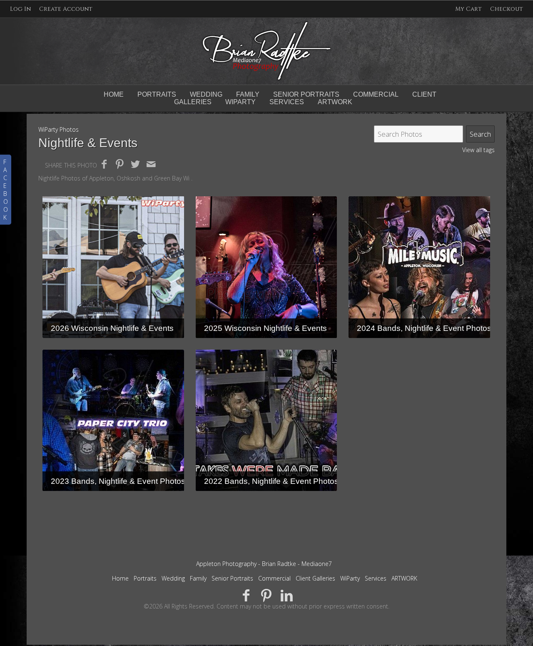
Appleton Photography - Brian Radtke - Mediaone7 (264, 564)
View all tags (478, 150)
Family (247, 94)
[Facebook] (246, 595)
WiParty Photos (58, 129)
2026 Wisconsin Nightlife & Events (112, 328)
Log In (20, 9)
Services (375, 578)
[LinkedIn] (286, 595)
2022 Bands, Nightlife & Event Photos (271, 481)
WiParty (350, 578)
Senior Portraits (306, 94)
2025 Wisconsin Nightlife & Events (265, 328)
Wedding (206, 94)
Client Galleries (315, 578)
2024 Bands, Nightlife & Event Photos (424, 328)
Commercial (376, 94)
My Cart (469, 9)
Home (114, 94)
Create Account (65, 9)
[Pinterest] (266, 595)
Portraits (156, 94)
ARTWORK (404, 578)
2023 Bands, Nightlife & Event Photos (118, 481)
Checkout (506, 9)
